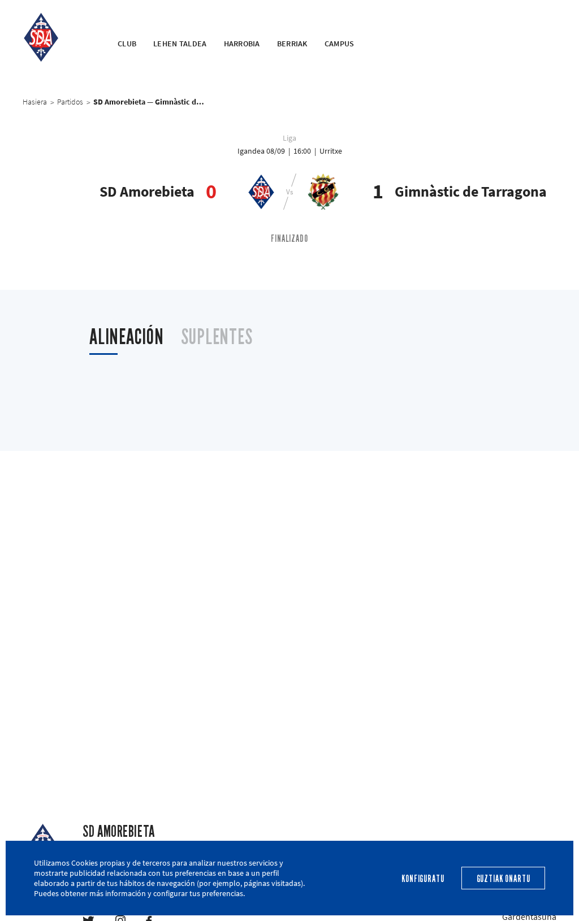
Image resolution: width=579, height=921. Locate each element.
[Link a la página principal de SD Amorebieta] (56, 37)
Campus (340, 43)
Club (127, 43)
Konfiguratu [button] (422, 879)
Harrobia (242, 43)
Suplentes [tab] (217, 337)
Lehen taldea (179, 43)
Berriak (292, 43)
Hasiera (35, 102)
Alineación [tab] (126, 337)
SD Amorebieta (118, 831)
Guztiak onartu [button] (503, 879)
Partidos (70, 102)
